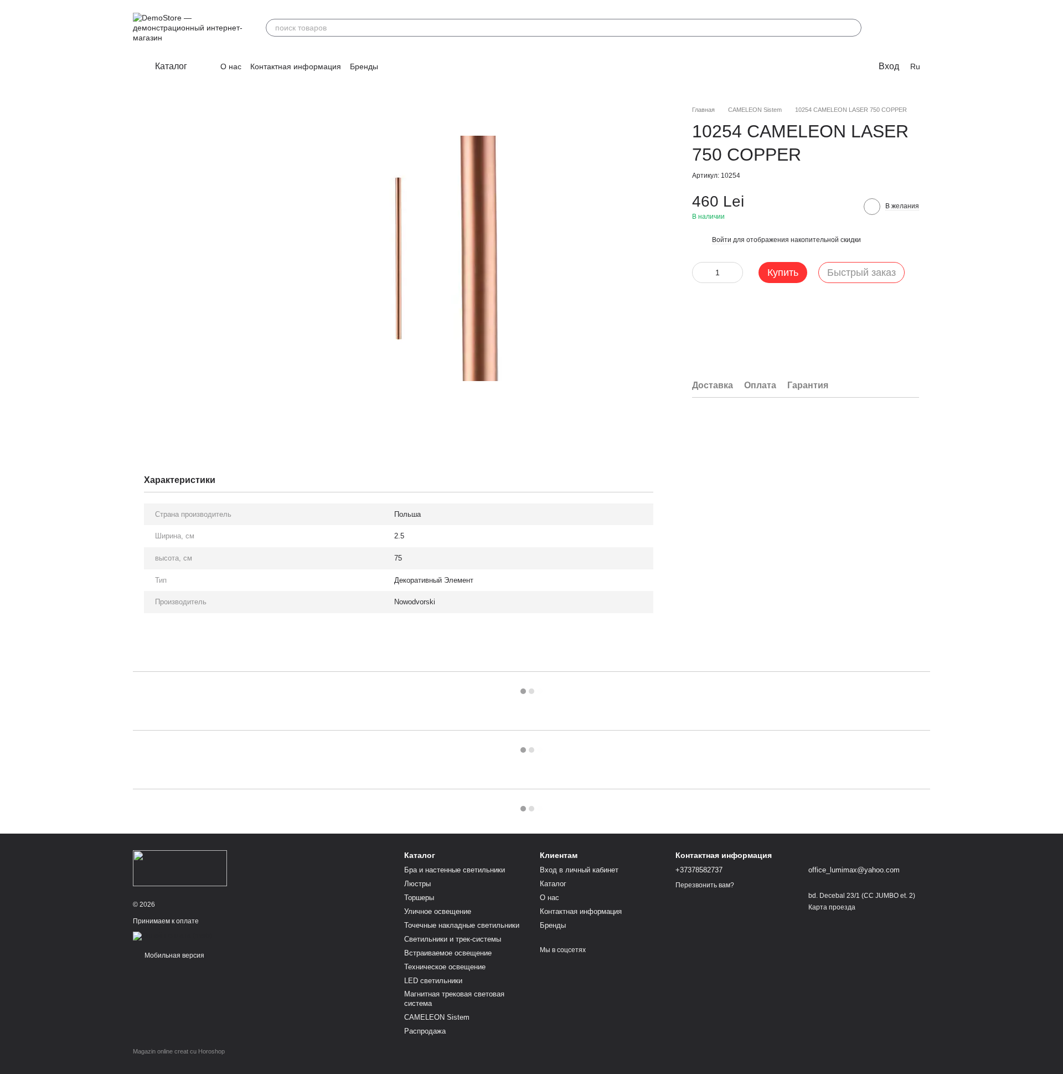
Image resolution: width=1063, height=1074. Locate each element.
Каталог (553, 884)
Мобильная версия (173, 955)
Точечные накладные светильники (461, 925)
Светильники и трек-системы (452, 939)
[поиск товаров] (852, 28)
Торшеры (419, 897)
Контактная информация (295, 66)
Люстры (417, 884)
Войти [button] (721, 240)
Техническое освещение (445, 967)
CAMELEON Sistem (436, 1017)
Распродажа (425, 1031)
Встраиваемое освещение (448, 953)
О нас (230, 66)
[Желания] (892, 28)
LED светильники (433, 981)
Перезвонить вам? (704, 885)
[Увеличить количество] (734, 272)
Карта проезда (831, 907)
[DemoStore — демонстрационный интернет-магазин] (180, 868)
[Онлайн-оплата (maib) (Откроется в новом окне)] (172, 935)
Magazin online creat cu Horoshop (179, 1051)
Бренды (364, 66)
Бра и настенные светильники (454, 870)
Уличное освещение (437, 911)
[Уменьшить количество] (700, 272)
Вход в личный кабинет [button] (579, 870)
